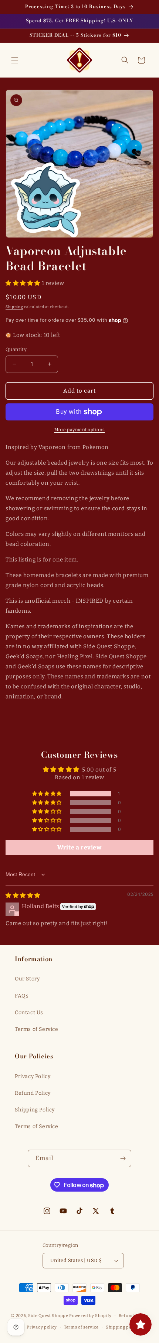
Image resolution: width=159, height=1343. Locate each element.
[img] (23, 895)
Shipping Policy (35, 1110)
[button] (15, 60)
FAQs (21, 996)
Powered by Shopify (90, 1315)
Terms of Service (36, 1029)
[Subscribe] (123, 1158)
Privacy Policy (32, 1076)
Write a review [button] (79, 847)
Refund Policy (33, 1093)
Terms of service (81, 1327)
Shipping (14, 307)
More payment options (79, 429)
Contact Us (29, 1012)
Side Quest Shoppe (48, 1315)
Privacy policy (42, 1327)
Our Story (27, 979)
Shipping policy (122, 1327)
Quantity (16, 349)
